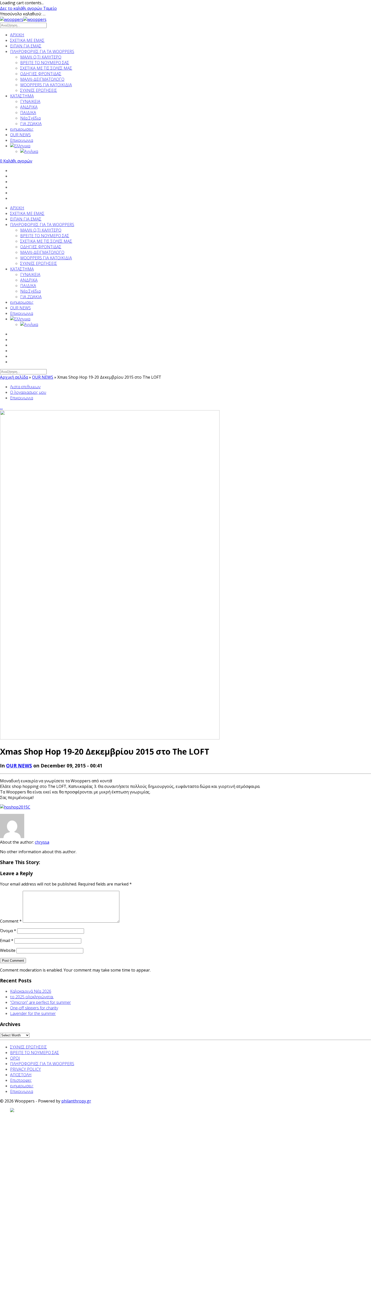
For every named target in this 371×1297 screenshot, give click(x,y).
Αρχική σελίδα (14, 377)
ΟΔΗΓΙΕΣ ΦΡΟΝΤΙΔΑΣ (40, 73)
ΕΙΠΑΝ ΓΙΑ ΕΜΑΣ (25, 46)
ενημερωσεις (22, 129)
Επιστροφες (21, 1080)
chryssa (42, 842)
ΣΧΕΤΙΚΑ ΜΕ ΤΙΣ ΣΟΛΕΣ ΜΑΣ (46, 68)
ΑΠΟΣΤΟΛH (21, 1075)
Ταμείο (50, 8)
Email (6, 940)
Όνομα (8, 930)
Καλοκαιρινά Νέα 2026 (30, 991)
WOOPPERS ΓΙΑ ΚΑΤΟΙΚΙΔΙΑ (46, 85)
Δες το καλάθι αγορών (21, 8)
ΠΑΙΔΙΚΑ (28, 112)
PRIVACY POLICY (25, 1069)
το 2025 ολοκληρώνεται (32, 997)
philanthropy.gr (76, 1101)
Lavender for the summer (33, 1013)
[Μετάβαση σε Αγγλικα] (195, 151)
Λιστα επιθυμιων (25, 387)
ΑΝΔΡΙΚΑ (29, 107)
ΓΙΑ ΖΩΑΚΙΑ (31, 123)
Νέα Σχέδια (30, 118)
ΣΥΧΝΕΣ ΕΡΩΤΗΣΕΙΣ (38, 90)
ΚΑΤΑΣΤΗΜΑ (22, 96)
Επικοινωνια (21, 140)
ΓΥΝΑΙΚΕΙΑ (30, 101)
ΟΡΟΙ (15, 1058)
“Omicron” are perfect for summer (40, 1002)
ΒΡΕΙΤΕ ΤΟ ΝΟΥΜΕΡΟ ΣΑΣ (44, 62)
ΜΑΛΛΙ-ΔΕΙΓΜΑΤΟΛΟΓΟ (42, 79)
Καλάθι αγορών (16, 161)
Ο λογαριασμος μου (28, 392)
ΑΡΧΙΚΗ (17, 35)
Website (7, 950)
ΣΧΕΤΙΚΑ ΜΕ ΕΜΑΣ (27, 40)
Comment (11, 921)
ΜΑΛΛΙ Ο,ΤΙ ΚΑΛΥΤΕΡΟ (40, 57)
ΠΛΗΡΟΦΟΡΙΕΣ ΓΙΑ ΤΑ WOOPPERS (42, 51)
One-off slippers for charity (34, 1008)
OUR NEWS (20, 134)
